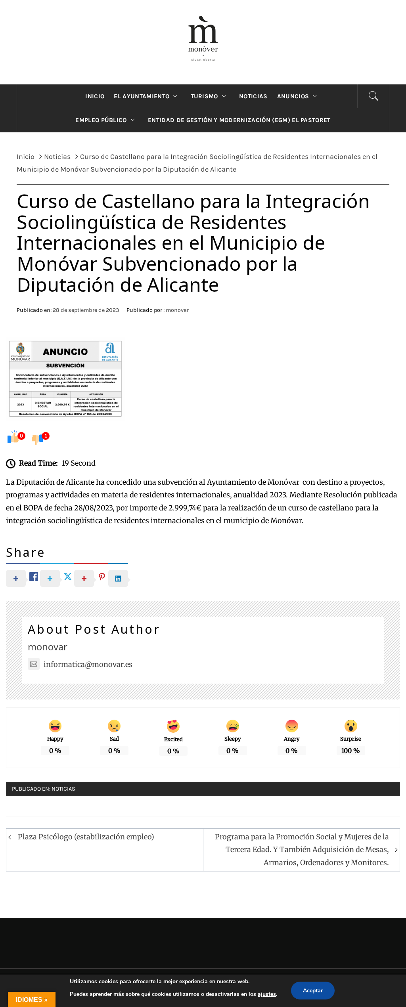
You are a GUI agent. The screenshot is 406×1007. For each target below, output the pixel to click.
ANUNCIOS (293, 96)
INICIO (94, 96)
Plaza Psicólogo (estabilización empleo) (86, 836)
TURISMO (204, 96)
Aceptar (313, 990)
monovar (177, 310)
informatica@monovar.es (88, 664)
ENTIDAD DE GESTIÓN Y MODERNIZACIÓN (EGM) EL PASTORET (239, 120)
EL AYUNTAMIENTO (141, 96)
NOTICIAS (253, 96)
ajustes (267, 994)
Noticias (63, 788)
